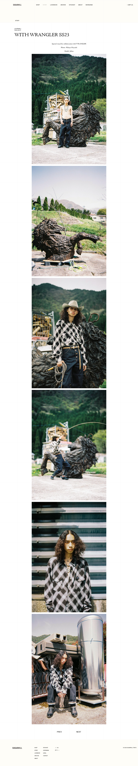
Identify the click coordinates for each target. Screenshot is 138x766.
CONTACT (45, 755)
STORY (45, 5)
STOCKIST (72, 5)
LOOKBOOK (53, 5)
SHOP (38, 5)
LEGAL (44, 753)
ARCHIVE (63, 5)
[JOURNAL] (17, 29)
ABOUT (80, 5)
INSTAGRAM (89, 5)
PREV (59, 732)
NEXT (78, 732)
